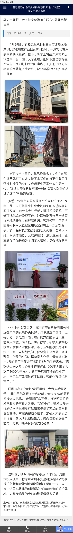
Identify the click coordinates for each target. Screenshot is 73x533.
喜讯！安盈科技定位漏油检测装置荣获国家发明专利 (40, 502)
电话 (27, 531)
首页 (9, 531)
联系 (45, 531)
